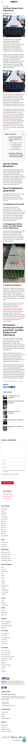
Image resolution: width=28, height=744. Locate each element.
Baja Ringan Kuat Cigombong (15, 426)
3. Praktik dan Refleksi (16, 149)
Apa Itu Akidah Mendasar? (15, 137)
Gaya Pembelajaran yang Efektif (15, 139)
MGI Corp (15, 737)
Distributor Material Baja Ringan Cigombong (13, 381)
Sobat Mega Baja (7, 496)
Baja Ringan (5, 6)
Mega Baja (23, 737)
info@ (3, 705)
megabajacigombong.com (10, 705)
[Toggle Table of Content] (21, 134)
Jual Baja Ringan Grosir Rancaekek (12, 318)
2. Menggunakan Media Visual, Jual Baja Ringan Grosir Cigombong (16, 146)
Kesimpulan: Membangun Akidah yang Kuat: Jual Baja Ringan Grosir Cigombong (16, 155)
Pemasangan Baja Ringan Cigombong (13, 308)
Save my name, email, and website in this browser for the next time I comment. (14, 471)
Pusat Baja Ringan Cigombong (15, 419)
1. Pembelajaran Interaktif (16, 142)
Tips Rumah (6, 498)
